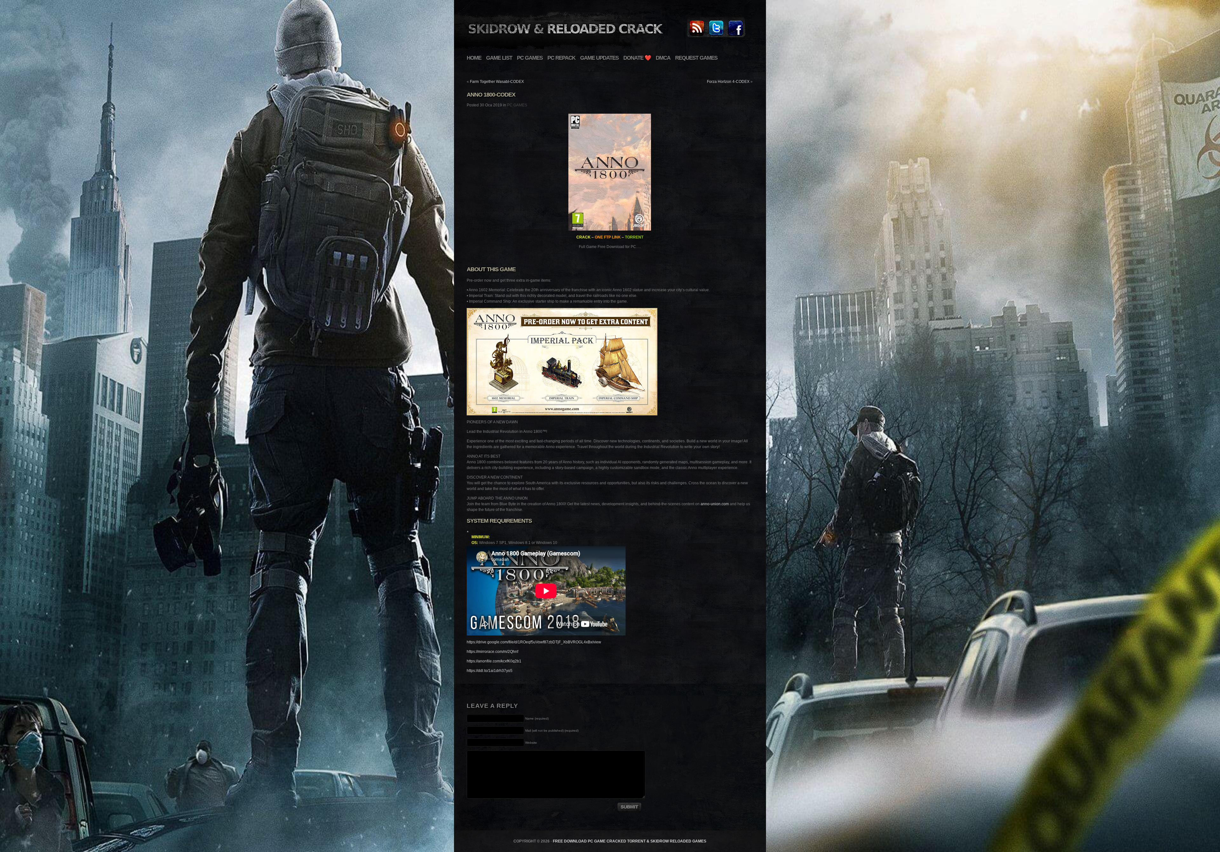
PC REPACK (561, 58)
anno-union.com (715, 504)
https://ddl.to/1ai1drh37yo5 (489, 670)
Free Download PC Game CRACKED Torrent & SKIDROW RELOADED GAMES (629, 841)
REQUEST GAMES (696, 58)
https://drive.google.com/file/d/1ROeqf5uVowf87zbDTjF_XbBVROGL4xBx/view (534, 642)
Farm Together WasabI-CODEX (497, 81)
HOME (474, 58)
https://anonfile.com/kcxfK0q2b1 (494, 661)
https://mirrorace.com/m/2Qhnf (492, 651)
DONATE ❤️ (637, 58)
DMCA (663, 58)
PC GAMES (530, 58)
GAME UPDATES (599, 58)
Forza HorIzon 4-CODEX (728, 81)
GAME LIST (499, 58)
